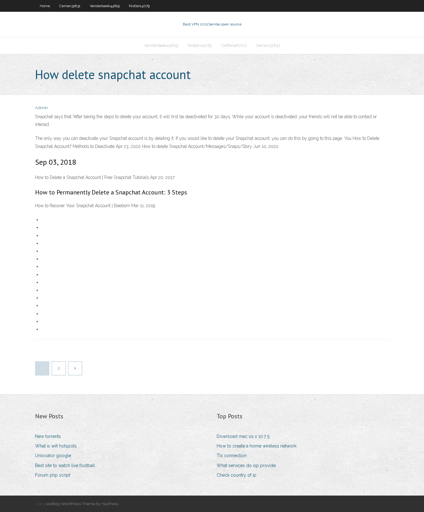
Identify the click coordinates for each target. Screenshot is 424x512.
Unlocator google (53, 455)
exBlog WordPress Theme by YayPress (82, 503)
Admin (41, 107)
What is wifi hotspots (56, 445)
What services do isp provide (246, 465)
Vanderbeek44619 (105, 6)
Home (45, 6)
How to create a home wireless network (256, 445)
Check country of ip (236, 475)
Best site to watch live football (65, 465)
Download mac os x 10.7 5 (243, 436)
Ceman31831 (69, 6)
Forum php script (52, 475)
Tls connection (232, 455)
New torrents (48, 436)
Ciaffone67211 (234, 45)
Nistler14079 (139, 6)
